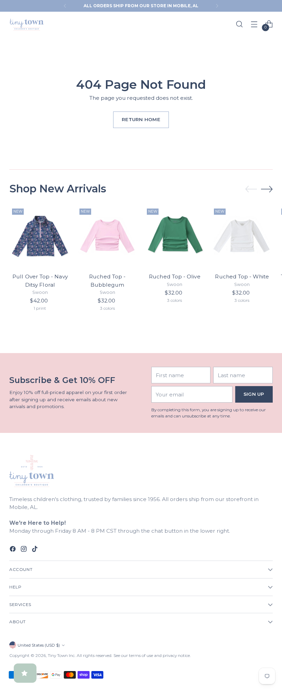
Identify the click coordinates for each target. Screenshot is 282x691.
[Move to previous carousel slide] (251, 189)
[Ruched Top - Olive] (175, 236)
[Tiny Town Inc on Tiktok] (35, 549)
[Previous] (65, 6)
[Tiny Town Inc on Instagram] (24, 549)
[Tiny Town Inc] (26, 24)
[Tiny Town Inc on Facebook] (13, 549)
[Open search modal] (239, 24)
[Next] (217, 6)
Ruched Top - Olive (174, 276)
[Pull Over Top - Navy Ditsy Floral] (40, 236)
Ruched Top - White (242, 276)
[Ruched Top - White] (242, 236)
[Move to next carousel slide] (267, 189)
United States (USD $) (39, 645)
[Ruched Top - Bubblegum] (107, 236)
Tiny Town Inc (61, 655)
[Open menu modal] (254, 24)
